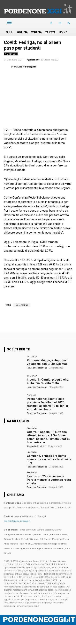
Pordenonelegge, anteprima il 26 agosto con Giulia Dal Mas (47, 362)
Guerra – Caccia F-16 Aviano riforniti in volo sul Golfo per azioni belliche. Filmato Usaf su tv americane (48, 437)
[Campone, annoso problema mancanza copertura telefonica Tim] (14, 458)
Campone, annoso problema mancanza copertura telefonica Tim (49, 459)
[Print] (53, 76)
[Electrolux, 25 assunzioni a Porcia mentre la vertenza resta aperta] (14, 479)
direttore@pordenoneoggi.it (17, 521)
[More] (71, 76)
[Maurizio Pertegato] (7, 67)
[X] (68, 23)
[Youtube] (68, 620)
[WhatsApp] (26, 76)
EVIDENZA (32, 356)
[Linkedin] (35, 76)
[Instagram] (60, 23)
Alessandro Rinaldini (36, 446)
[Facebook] (51, 23)
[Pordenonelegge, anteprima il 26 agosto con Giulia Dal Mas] (14, 363)
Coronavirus (22, 305)
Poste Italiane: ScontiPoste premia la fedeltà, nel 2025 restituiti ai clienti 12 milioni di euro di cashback (48, 404)
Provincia (32, 428)
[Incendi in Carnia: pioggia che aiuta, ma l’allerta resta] (14, 382)
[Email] (44, 76)
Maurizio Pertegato (25, 66)
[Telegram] (61, 76)
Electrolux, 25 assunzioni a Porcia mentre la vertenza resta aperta (49, 479)
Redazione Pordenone (37, 367)
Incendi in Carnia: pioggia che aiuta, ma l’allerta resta (47, 381)
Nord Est (11, 54)
